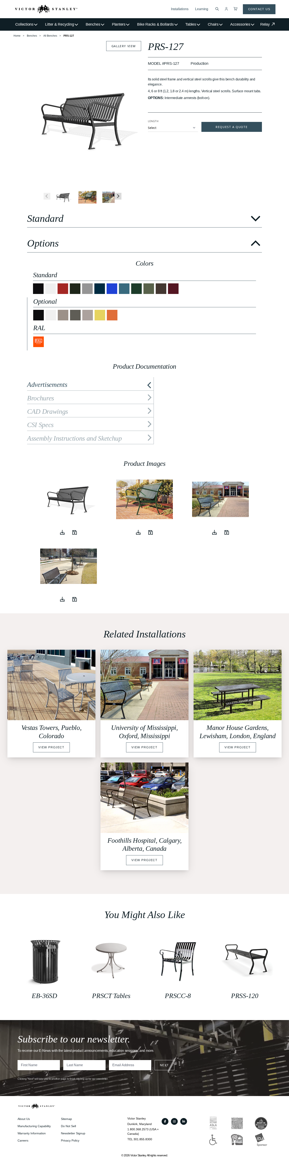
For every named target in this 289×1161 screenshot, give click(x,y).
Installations (180, 9)
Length (153, 121)
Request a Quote (232, 127)
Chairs (213, 24)
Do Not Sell (68, 1126)
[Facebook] (165, 1121)
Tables (190, 24)
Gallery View (123, 46)
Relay (265, 24)
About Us (24, 1119)
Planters (118, 24)
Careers (23, 1140)
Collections (24, 24)
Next (164, 1065)
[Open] (75, 532)
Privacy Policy (70, 1140)
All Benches (50, 35)
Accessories (240, 24)
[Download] (62, 532)
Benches (93, 24)
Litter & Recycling (59, 24)
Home (17, 35)
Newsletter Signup (73, 1133)
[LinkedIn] (183, 1121)
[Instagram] (174, 1121)
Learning (201, 9)
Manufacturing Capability (34, 1126)
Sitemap (66, 1119)
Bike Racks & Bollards (155, 24)
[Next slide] (118, 196)
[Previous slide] (47, 196)
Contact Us (259, 9)
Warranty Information (32, 1133)
